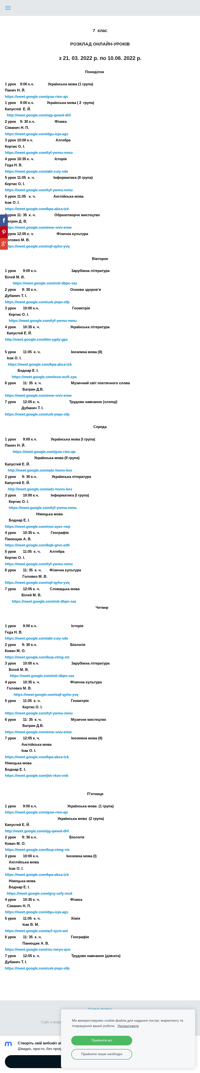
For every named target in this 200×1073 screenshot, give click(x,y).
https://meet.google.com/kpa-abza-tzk (37, 757)
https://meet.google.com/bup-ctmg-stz (37, 657)
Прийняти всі (101, 1040)
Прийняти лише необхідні (101, 1054)
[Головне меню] (8, 8)
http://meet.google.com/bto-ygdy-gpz (36, 339)
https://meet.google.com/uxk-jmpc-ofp (37, 302)
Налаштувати (128, 1026)
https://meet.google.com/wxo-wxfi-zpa (44, 377)
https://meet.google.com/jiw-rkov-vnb (36, 775)
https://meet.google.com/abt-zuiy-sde (36, 638)
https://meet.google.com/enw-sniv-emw (38, 395)
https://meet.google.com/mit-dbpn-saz (45, 283)
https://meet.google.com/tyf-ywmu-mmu (43, 320)
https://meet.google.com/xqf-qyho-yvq (37, 582)
